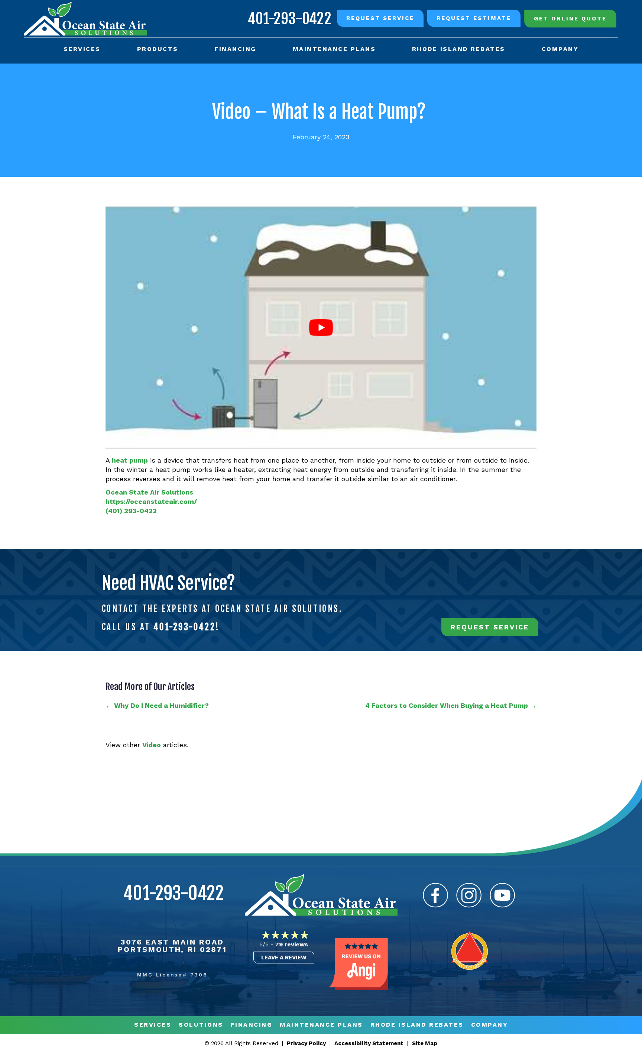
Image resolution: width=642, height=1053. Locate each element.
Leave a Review (284, 957)
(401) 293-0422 (131, 511)
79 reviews (291, 944)
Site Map (424, 1043)
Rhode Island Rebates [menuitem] (458, 48)
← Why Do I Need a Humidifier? (157, 705)
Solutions (201, 1025)
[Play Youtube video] (321, 328)
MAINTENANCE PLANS (321, 1025)
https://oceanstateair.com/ (151, 501)
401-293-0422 (289, 18)
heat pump (130, 460)
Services (152, 1025)
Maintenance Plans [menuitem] (334, 48)
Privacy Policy (306, 1043)
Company (489, 1025)
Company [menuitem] (560, 48)
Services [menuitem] (82, 48)
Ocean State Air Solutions (149, 492)
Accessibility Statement (368, 1043)
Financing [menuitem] (235, 48)
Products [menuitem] (157, 48)
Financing (252, 1025)
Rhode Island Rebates (417, 1025)
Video (151, 745)
